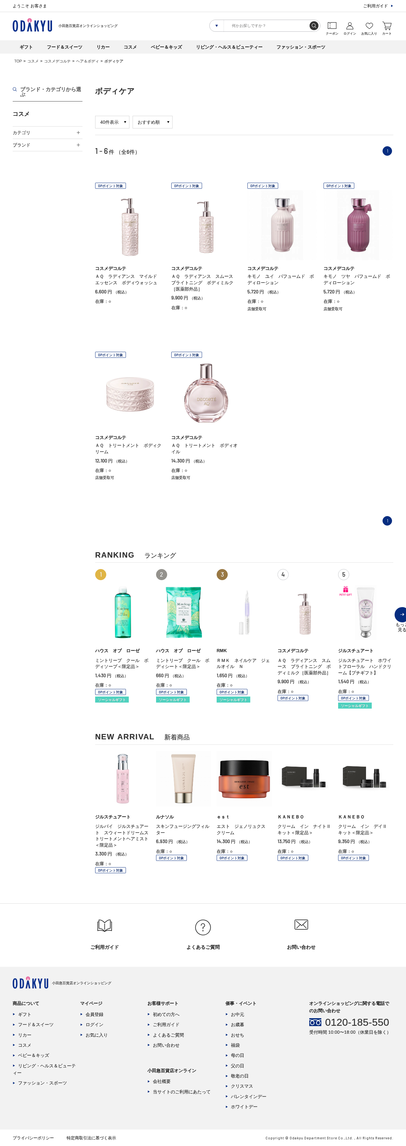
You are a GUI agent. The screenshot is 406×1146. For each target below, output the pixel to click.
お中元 (237, 1014)
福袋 (235, 1045)
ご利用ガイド (375, 6)
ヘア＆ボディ (87, 61)
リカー (103, 46)
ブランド (21, 144)
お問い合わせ (166, 1045)
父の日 (237, 1065)
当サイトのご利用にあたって (182, 1091)
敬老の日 (240, 1075)
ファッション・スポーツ (301, 46)
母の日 (237, 1055)
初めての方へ (166, 1014)
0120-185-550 (357, 1022)
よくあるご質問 (168, 1035)
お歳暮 (237, 1024)
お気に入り (97, 1035)
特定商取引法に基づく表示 (91, 1138)
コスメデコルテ (57, 61)
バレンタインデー (248, 1096)
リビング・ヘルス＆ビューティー (229, 46)
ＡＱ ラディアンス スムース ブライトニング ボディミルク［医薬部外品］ (204, 282)
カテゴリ (21, 132)
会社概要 (162, 1081)
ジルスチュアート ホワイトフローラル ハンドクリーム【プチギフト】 (364, 666)
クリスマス (242, 1086)
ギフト (26, 46)
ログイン (94, 1024)
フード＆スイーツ (64, 46)
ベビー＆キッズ (166, 46)
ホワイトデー (244, 1106)
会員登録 (94, 1014)
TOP (18, 61)
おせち (237, 1035)
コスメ (130, 46)
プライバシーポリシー (33, 1138)
